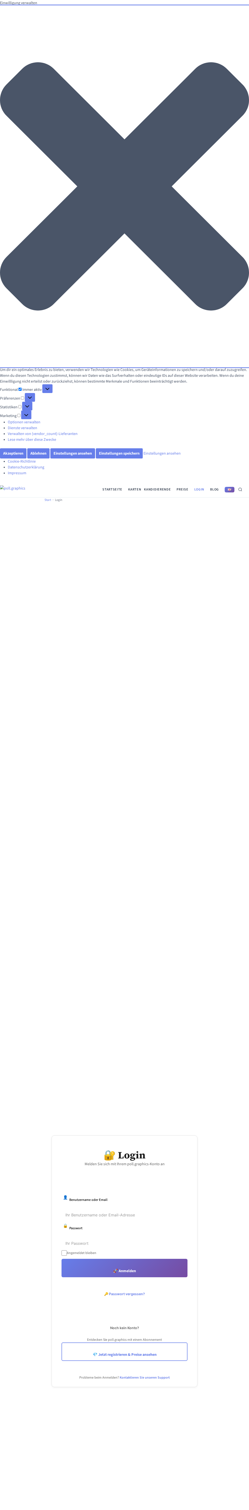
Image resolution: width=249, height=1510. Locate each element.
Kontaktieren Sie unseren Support (145, 1377)
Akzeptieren (13, 453)
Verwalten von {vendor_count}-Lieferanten (43, 433)
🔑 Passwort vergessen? (124, 1294)
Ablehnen (38, 453)
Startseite (112, 489)
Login (199, 489)
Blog (214, 489)
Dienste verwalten (22, 428)
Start (47, 500)
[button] (124, 186)
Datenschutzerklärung (26, 467)
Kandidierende (157, 489)
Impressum (17, 473)
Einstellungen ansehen (72, 453)
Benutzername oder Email (85, 1198)
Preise (182, 489)
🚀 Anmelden (124, 1271)
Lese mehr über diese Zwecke (32, 439)
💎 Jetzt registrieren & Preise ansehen (125, 1354)
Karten (134, 489)
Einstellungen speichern (119, 453)
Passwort (72, 1227)
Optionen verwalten (24, 422)
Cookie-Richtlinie (22, 461)
